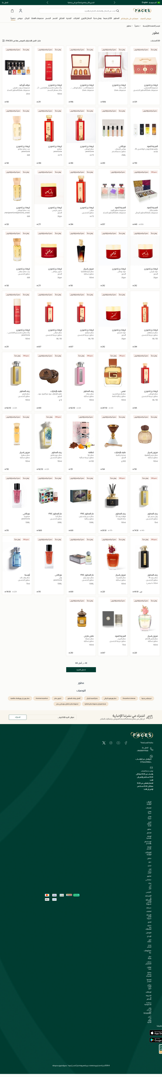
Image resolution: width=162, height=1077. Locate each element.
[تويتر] (103, 743)
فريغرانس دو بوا (146, 698)
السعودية (152, 2)
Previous (114, 2)
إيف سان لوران (149, 870)
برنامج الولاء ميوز (149, 986)
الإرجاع (149, 936)
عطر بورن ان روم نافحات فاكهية (20, 698)
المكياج (149, 833)
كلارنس (148, 892)
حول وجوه (149, 957)
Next (48, 2)
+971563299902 (145, 762)
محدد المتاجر (149, 946)
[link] (76, 18)
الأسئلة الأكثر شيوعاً (148, 916)
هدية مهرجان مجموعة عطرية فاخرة (95, 704)
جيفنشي (148, 880)
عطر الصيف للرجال (92, 698)
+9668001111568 (142, 751)
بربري (149, 865)
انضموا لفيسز (149, 980)
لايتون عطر (57, 698)
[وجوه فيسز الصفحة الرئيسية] (142, 11)
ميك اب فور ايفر (149, 885)
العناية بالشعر (149, 848)
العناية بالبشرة (148, 837)
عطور (149, 829)
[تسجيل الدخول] (20, 10)
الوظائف (148, 992)
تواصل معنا (149, 968)
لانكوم (149, 876)
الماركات (148, 808)
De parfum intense (129, 698)
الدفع (149, 922)
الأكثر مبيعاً (149, 817)
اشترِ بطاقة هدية (149, 824)
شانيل (149, 858)
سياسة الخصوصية (147, 1003)
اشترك (17, 717)
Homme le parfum (42, 698)
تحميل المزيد (81, 670)
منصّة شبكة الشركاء (148, 974)
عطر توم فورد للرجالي (110, 698)
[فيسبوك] (126, 743)
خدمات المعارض (148, 963)
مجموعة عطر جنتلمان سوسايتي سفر (67, 704)
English (145, 2)
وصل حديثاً (149, 812)
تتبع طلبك (149, 940)
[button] (154, 2)
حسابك (148, 908)
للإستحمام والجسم (148, 842)
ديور (149, 862)
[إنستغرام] (111, 743)
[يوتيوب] (118, 743)
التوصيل (148, 933)
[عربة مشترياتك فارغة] (12, 11)
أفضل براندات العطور (73, 698)
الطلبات (148, 911)
